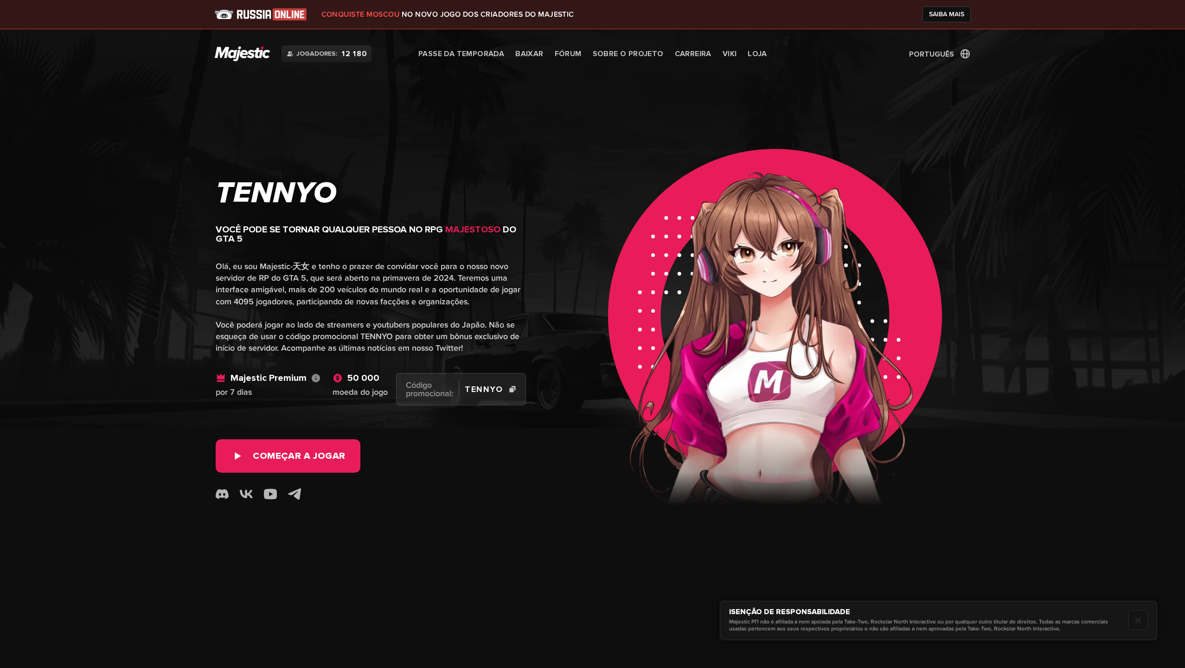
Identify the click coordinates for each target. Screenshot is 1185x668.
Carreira (693, 53)
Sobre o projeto (628, 53)
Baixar (529, 53)
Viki (730, 53)
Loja (757, 53)
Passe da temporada (461, 53)
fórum (568, 53)
